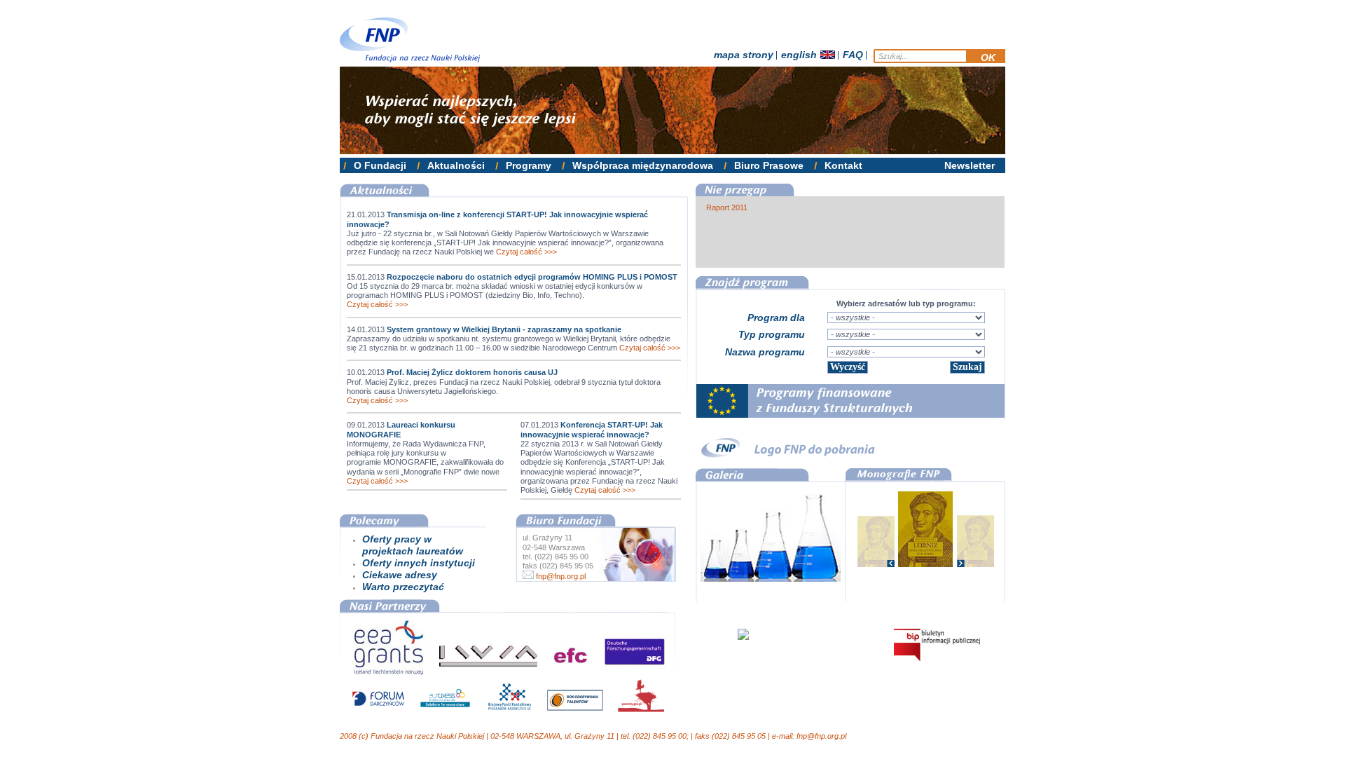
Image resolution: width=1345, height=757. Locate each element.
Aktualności (456, 165)
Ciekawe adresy (399, 574)
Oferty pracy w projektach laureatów (412, 545)
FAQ (853, 54)
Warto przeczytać (403, 586)
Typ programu (771, 334)
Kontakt (843, 165)
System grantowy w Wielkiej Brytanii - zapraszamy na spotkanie (504, 329)
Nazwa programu (765, 351)
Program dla (776, 317)
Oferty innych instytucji (418, 562)
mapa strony (743, 54)
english (799, 54)
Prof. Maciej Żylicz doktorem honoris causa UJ (472, 372)
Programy (528, 165)
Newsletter (969, 165)
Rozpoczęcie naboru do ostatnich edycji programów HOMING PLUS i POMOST (532, 277)
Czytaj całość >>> (526, 251)
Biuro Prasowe (768, 165)
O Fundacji (380, 165)
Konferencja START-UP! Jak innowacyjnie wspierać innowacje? (591, 429)
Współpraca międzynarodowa (642, 165)
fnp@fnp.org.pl (560, 576)
